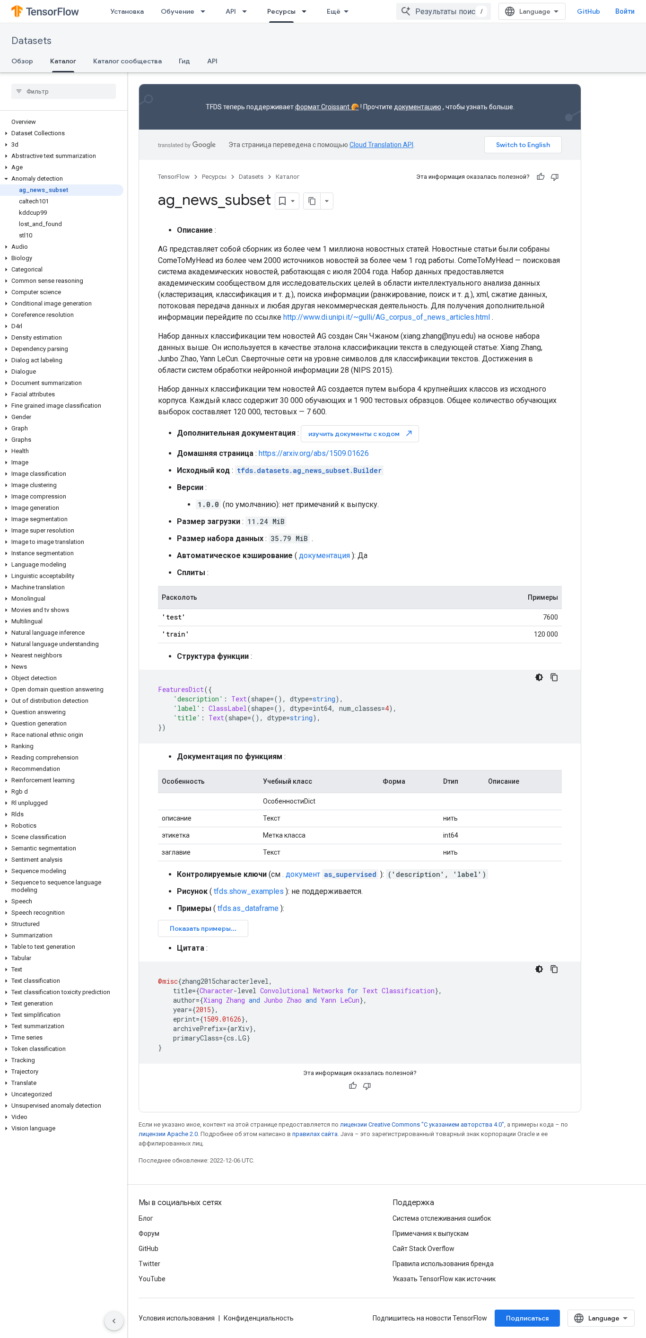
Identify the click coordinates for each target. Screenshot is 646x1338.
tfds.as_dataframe (248, 908)
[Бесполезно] (555, 177)
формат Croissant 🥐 (327, 107)
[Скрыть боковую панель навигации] (114, 1321)
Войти (625, 11)
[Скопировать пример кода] (554, 677)
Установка (127, 11)
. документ (329, 874)
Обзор (22, 61)
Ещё (333, 11)
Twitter (149, 1264)
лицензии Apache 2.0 (168, 1133)
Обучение (177, 11)
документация (324, 555)
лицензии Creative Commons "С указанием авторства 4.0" (422, 1124)
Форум (149, 1233)
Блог (146, 1218)
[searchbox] (63, 91)
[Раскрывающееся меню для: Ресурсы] (307, 11)
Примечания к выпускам (431, 1233)
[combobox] (443, 11)
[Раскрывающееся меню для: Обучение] (205, 11)
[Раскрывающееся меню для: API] (247, 11)
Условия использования (177, 1318)
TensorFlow (174, 176)
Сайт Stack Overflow (423, 1248)
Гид (184, 61)
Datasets (31, 41)
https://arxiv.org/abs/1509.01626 (314, 453)
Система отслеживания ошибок (442, 1218)
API (231, 11)
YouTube (152, 1279)
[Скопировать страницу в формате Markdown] (312, 201)
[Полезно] (540, 177)
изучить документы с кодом (360, 433)
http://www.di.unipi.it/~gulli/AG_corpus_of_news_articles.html (386, 317)
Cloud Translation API (381, 145)
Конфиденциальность (259, 1318)
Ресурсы (281, 11)
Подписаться (527, 1318)
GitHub (588, 11)
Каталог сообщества (127, 61)
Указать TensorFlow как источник (444, 1279)
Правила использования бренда (443, 1264)
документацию (417, 107)
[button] (61, 133)
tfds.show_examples (249, 891)
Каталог (63, 61)
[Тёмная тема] (539, 677)
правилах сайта (315, 1133)
